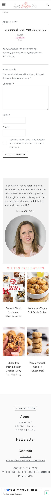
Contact (25, 456)
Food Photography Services (25, 460)
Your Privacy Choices (23, 490)
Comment (8, 83)
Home (6, 12)
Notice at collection (12, 494)
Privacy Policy (25, 426)
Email (6, 127)
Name (6, 115)
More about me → (25, 211)
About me (25, 422)
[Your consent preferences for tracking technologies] (47, 493)
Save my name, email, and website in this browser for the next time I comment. (27, 143)
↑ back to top (25, 408)
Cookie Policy (25, 430)
